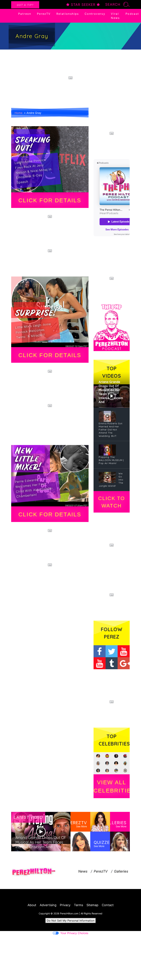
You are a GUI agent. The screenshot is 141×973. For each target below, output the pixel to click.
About (32, 905)
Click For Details (49, 200)
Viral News (115, 16)
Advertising (48, 905)
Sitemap (92, 905)
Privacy (65, 905)
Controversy (95, 13)
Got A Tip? (25, 4)
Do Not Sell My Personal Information (70, 920)
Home (18, 113)
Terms (78, 905)
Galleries (121, 871)
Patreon (24, 13)
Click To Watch (111, 502)
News (82, 871)
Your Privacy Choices (74, 933)
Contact (108, 905)
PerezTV (44, 13)
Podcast (132, 13)
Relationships (67, 13)
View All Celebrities (112, 786)
